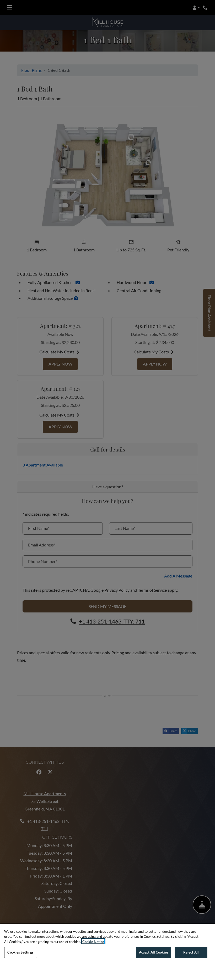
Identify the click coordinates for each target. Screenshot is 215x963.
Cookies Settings (20, 952)
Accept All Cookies (153, 952)
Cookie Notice (93, 942)
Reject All (191, 952)
